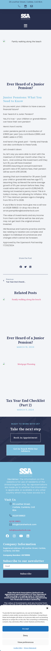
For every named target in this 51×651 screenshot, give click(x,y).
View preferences (26, 642)
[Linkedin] (28, 536)
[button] (47, 608)
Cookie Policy (18, 648)
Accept (25, 629)
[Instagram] (14, 536)
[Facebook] (7, 536)
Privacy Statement (30, 648)
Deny (25, 635)
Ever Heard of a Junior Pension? (25, 340)
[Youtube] (21, 536)
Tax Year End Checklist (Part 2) (25, 403)
